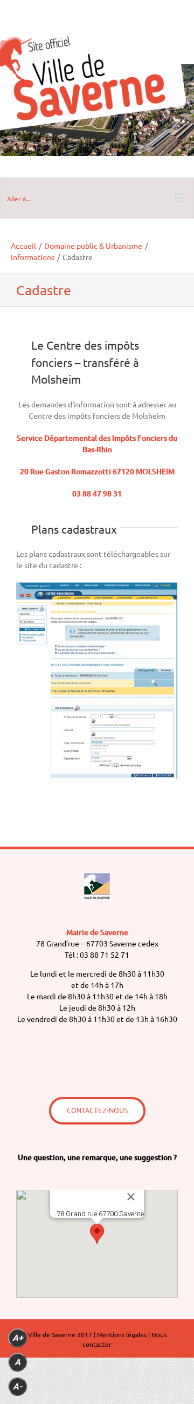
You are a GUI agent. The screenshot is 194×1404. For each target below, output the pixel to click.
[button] (97, 1233)
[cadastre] (97, 776)
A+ (17, 1338)
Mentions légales (122, 1334)
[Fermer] (131, 1197)
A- (17, 1386)
